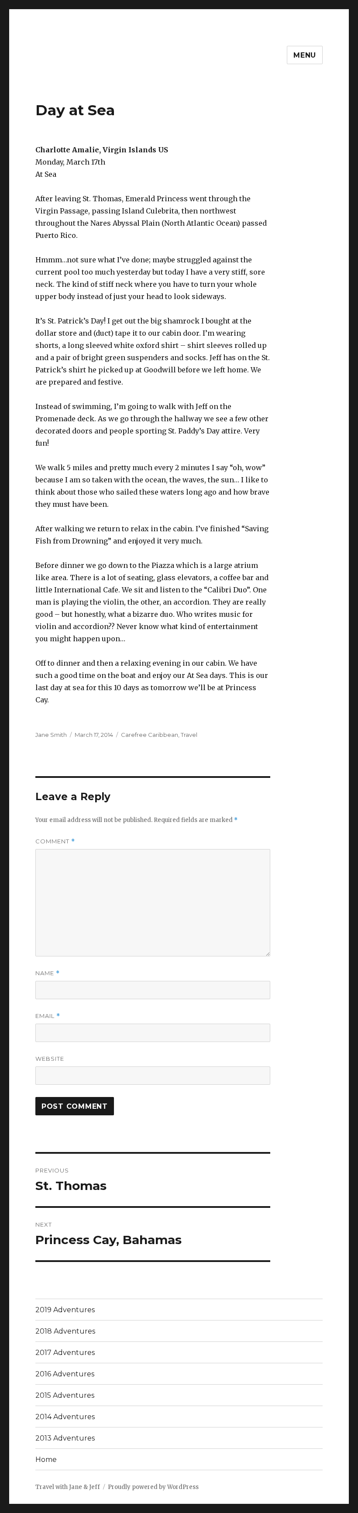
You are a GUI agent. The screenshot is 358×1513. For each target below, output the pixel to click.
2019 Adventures (65, 1310)
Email (47, 1016)
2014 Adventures (65, 1417)
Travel (189, 734)
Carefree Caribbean (149, 734)
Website (49, 1058)
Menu (304, 55)
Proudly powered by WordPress (153, 1487)
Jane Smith (51, 734)
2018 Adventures (65, 1331)
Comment (55, 841)
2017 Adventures (65, 1352)
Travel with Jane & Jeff (67, 1487)
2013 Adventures (65, 1438)
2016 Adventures (64, 1374)
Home (46, 1459)
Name (47, 973)
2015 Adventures (64, 1395)
